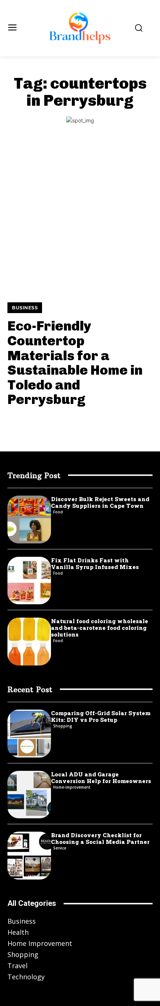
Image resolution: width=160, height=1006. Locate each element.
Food (58, 511)
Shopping (62, 726)
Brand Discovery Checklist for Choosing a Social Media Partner (100, 838)
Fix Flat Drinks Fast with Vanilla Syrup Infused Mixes (95, 563)
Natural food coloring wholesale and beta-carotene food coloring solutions (99, 627)
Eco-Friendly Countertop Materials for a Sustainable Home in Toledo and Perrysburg (75, 362)
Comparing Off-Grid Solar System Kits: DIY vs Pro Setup (100, 716)
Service (59, 848)
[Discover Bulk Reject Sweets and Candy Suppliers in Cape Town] (29, 519)
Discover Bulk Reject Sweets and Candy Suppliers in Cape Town (100, 502)
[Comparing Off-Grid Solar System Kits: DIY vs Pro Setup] (29, 733)
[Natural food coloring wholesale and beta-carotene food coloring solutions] (29, 641)
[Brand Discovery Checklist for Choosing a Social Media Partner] (29, 856)
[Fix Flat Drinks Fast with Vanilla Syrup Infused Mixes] (29, 581)
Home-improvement (71, 787)
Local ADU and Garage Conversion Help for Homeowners (101, 777)
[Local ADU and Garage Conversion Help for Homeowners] (29, 795)
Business (25, 307)
